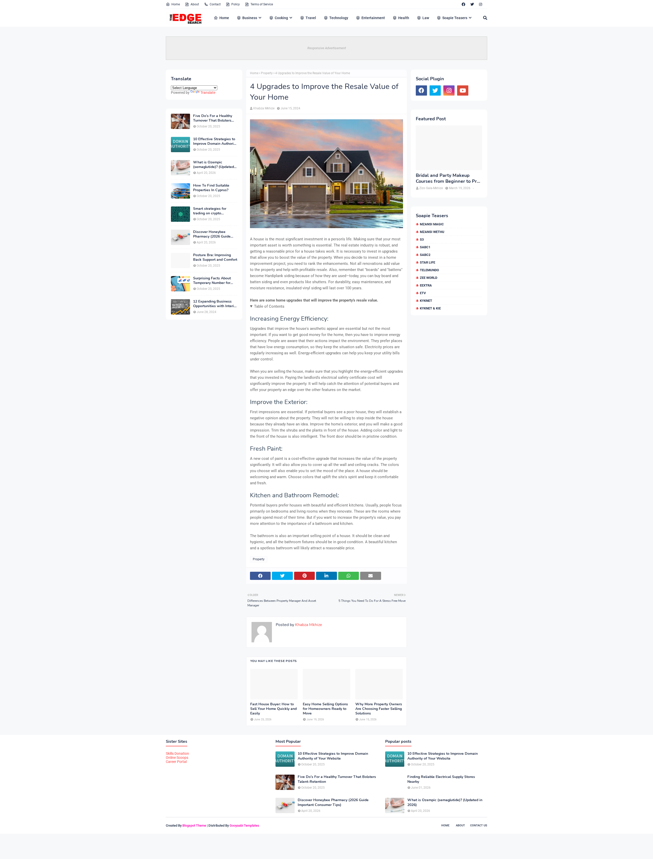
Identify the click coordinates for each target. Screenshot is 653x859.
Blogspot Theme (194, 825)
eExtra (426, 285)
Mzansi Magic (432, 224)
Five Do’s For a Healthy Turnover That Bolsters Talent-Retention (212, 118)
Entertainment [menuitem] (373, 18)
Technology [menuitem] (338, 18)
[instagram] (480, 4)
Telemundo (429, 270)
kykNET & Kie (430, 308)
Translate (207, 92)
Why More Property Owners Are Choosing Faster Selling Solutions (378, 709)
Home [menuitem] (224, 18)
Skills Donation (177, 753)
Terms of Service (261, 4)
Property (267, 73)
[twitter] (472, 4)
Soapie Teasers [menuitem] (454, 18)
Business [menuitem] (249, 18)
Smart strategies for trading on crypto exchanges (209, 211)
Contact (215, 4)
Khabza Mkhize (263, 108)
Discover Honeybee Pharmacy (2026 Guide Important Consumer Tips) (215, 234)
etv (423, 293)
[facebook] (463, 4)
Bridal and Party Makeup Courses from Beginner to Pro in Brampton (447, 179)
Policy (235, 4)
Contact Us (478, 825)
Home (175, 4)
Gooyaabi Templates (244, 825)
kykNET (426, 301)
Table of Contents (269, 306)
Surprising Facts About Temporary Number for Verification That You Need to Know (212, 280)
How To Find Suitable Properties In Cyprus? (211, 187)
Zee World (428, 278)
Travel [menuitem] (311, 18)
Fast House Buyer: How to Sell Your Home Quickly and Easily (273, 709)
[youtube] (462, 90)
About (195, 4)
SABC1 (425, 247)
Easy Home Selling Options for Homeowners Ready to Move (325, 709)
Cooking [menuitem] (281, 18)
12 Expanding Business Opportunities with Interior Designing (215, 303)
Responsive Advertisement (326, 48)
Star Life (427, 262)
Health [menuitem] (403, 18)
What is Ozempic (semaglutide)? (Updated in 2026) (213, 164)
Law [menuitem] (425, 18)
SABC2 (425, 255)
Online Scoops (177, 758)
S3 (422, 239)
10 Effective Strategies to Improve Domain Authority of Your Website (215, 141)
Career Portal (176, 762)
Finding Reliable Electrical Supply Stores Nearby (441, 779)
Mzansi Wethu (432, 232)
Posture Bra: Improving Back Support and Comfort (215, 257)
